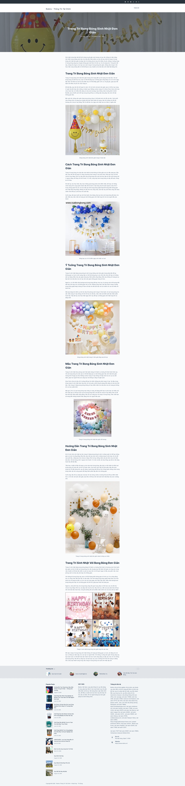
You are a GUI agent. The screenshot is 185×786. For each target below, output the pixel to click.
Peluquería (113, 704)
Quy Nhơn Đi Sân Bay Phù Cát (62, 763)
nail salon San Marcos (130, 710)
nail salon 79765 (122, 716)
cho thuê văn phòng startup (129, 702)
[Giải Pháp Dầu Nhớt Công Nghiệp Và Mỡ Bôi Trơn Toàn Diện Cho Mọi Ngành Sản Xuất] (49, 698)
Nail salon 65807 (124, 731)
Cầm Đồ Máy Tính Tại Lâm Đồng (130, 673)
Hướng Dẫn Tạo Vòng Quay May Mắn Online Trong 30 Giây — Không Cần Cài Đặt (63, 688)
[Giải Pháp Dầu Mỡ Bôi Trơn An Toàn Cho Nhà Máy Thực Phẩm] (49, 724)
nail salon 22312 (119, 714)
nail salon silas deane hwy (130, 700)
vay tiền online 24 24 (128, 693)
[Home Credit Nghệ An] (72, 674)
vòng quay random (126, 723)
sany (120, 702)
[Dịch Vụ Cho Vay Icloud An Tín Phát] (49, 750)
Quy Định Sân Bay (59, 756)
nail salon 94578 (118, 710)
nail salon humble (117, 708)
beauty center (114, 702)
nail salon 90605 (129, 714)
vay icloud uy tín (117, 693)
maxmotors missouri (116, 695)
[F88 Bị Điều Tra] (96, 674)
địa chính (120, 700)
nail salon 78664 (121, 704)
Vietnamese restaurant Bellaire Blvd (120, 733)
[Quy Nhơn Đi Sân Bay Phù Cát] (49, 764)
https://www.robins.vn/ (121, 743)
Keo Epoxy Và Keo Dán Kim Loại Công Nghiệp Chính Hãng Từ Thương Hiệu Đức (64, 706)
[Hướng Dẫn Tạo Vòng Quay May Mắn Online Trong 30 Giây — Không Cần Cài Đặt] (49, 689)
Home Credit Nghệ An (81, 674)
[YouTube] (125, 1)
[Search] (138, 1)
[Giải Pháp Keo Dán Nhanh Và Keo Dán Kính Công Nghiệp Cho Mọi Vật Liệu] (49, 715)
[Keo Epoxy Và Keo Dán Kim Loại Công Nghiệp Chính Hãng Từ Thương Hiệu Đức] (49, 707)
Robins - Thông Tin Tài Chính (58, 9)
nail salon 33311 (122, 727)
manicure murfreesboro (129, 698)
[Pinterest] (136, 1)
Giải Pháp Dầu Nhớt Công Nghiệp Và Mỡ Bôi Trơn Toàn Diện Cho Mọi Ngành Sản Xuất (64, 697)
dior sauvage (117, 697)
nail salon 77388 (127, 708)
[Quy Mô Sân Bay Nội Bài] (49, 772)
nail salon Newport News (129, 718)
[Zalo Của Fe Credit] (48, 674)
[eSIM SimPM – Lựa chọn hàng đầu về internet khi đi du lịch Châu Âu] (49, 741)
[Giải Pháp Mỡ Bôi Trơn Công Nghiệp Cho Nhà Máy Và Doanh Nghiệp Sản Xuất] (49, 732)
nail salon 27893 (118, 698)
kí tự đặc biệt (121, 691)
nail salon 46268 (125, 712)
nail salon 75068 (126, 697)
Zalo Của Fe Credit (56, 674)
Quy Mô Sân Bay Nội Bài (60, 771)
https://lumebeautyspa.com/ (118, 706)
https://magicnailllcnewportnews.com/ (120, 721)
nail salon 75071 (114, 731)
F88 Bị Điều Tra (103, 674)
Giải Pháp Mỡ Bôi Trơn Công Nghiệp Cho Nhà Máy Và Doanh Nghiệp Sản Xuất (63, 732)
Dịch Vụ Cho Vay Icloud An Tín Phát (63, 749)
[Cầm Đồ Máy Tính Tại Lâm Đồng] (119, 674)
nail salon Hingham (119, 725)
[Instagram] (130, 1)
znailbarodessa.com (115, 718)
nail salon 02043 (129, 725)
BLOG (103, 36)
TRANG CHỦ (136, 7)
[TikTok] (133, 1)
